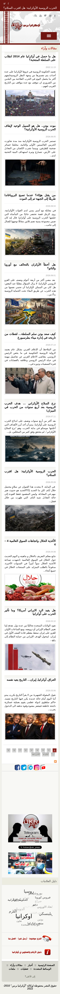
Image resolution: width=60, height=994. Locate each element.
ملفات (12, 968)
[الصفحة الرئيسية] (25, 25)
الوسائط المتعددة (42, 968)
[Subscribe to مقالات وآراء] (55, 762)
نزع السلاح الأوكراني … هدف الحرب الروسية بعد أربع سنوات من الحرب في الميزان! (30, 407)
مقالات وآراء (16, 965)
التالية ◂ (45, 754)
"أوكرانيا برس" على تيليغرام (50, 16)
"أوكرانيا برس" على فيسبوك (55, 16)
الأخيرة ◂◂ (36, 754)
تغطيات (24, 968)
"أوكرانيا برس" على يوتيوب (40, 16)
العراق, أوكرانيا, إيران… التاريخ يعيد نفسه (31, 679)
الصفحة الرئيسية (46, 965)
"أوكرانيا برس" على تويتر (45, 16)
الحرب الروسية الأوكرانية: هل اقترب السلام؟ (30, 8)
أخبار (30, 965)
